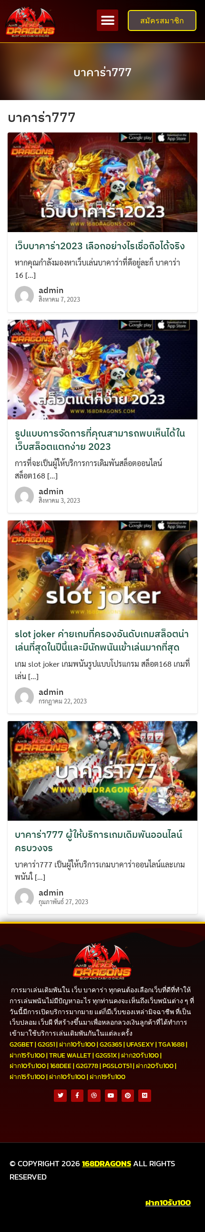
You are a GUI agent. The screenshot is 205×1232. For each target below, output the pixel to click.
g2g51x (106, 1055)
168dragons (106, 1163)
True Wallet (70, 1055)
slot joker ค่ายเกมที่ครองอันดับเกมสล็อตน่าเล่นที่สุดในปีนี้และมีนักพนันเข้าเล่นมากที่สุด (102, 640)
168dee (61, 1066)
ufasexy (140, 1044)
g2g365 (111, 1044)
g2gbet (21, 1044)
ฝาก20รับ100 (140, 1055)
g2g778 (87, 1066)
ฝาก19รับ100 (107, 1077)
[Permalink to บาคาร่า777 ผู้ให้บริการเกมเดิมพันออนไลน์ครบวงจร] (102, 770)
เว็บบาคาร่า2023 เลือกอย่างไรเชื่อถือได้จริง (100, 245)
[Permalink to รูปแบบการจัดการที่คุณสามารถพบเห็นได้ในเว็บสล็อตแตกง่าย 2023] (102, 368)
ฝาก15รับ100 (27, 1055)
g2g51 (46, 1044)
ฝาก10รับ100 (77, 1044)
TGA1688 (171, 1044)
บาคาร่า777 (102, 72)
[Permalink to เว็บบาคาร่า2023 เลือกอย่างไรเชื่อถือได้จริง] (102, 181)
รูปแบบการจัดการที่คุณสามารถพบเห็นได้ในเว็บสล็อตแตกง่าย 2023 (100, 440)
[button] (107, 20)
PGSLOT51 (117, 1066)
